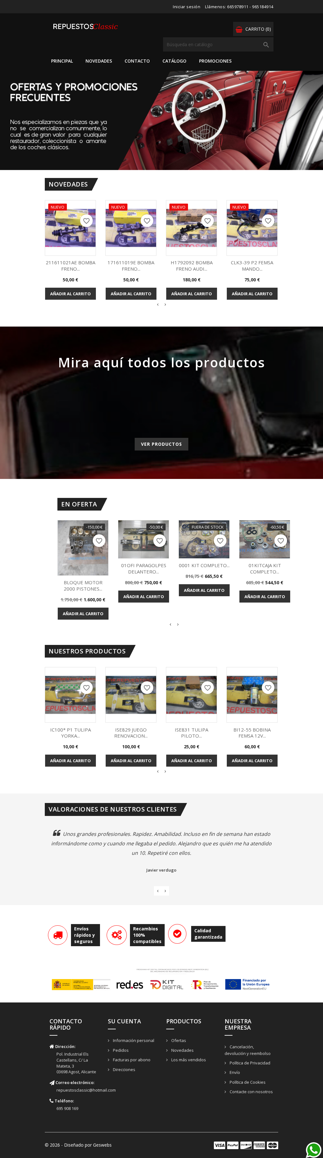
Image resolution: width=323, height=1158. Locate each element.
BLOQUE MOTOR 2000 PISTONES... (83, 585)
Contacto (137, 61)
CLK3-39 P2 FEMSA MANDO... (252, 265)
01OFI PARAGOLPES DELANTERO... (143, 568)
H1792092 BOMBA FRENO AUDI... (192, 265)
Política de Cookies (247, 1082)
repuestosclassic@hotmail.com (86, 1090)
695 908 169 (67, 1108)
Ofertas (178, 1040)
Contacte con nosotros (251, 1091)
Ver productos (161, 444)
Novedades (98, 61)
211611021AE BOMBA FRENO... (70, 265)
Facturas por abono (131, 1060)
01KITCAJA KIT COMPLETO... (265, 568)
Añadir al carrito (70, 294)
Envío (234, 1072)
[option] (161, 120)
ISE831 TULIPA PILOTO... (191, 732)
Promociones (215, 61)
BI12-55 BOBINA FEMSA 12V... (252, 732)
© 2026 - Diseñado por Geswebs (78, 1145)
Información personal (133, 1040)
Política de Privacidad (249, 1063)
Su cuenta (124, 1021)
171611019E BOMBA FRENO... (131, 265)
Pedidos (120, 1050)
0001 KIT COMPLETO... (204, 565)
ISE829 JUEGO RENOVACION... (131, 732)
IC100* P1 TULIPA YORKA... (70, 732)
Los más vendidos (188, 1060)
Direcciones (123, 1069)
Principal (62, 61)
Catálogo (174, 61)
